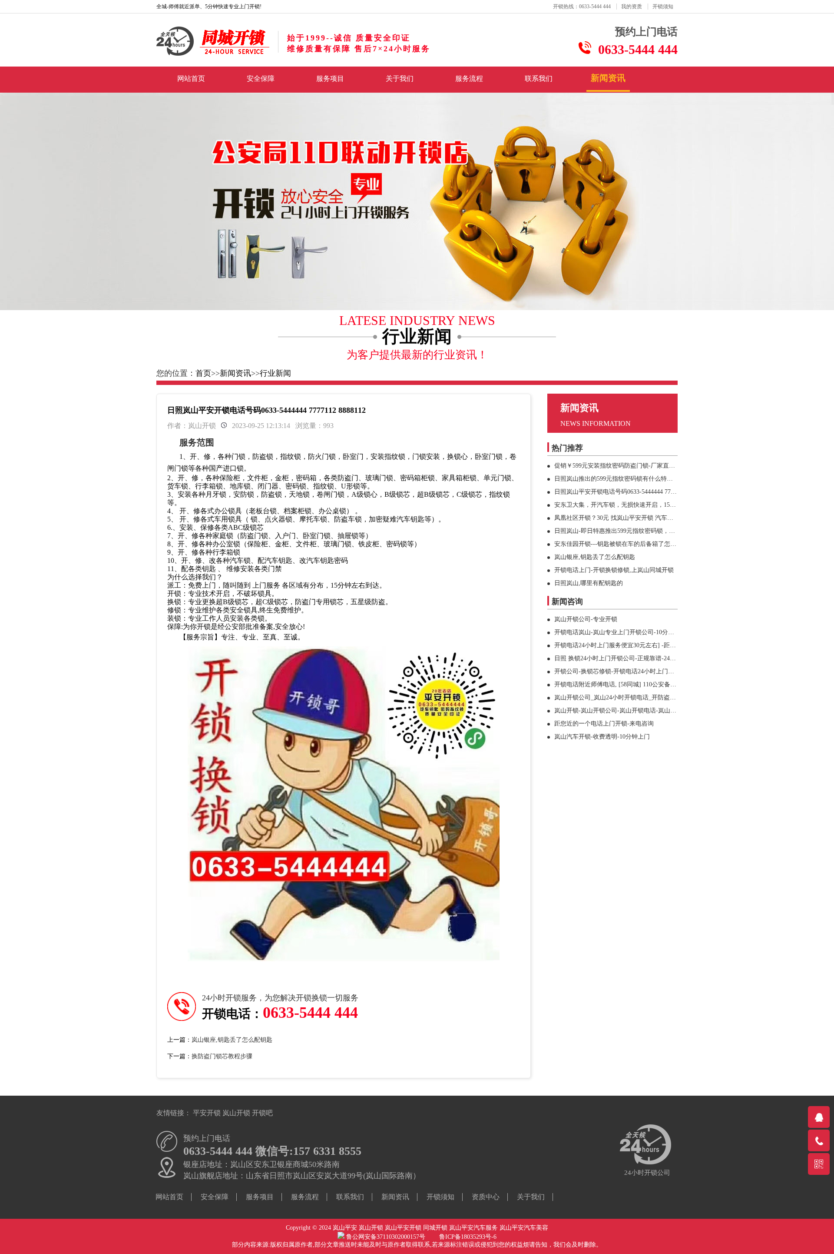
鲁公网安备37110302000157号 (391, 1237)
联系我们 (539, 78)
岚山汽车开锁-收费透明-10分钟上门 (602, 736)
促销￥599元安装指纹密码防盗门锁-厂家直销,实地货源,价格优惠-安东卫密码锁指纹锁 (669, 465)
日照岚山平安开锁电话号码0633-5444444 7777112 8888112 (631, 491)
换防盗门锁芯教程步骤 (222, 1056)
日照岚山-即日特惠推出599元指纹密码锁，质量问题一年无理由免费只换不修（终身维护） (675, 531)
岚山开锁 (236, 1113)
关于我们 (400, 78)
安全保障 (261, 78)
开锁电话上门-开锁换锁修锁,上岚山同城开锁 (614, 570)
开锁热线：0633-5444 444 (582, 6)
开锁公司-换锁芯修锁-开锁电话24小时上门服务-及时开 (627, 671)
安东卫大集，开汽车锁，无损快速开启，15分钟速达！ (627, 505)
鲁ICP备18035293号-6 (467, 1237)
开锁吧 (262, 1113)
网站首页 (191, 78)
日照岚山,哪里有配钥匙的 (588, 583)
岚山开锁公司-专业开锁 (585, 619)
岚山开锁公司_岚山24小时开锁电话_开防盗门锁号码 (624, 697)
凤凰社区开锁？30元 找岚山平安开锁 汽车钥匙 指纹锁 (626, 518)
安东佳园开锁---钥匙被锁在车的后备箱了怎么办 (618, 544)
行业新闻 (275, 373)
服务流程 (469, 78)
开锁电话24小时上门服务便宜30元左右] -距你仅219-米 (626, 645)
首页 (203, 373)
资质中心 (486, 1196)
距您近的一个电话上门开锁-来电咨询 (604, 723)
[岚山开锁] (212, 54)
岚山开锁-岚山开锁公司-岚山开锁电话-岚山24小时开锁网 (630, 710)
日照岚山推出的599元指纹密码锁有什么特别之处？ (622, 478)
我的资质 (631, 6)
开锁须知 (662, 6)
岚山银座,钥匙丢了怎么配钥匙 (232, 1040)
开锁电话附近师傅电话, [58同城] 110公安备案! (616, 684)
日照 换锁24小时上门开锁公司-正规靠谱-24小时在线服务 (630, 658)
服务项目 (330, 78)
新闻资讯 (608, 78)
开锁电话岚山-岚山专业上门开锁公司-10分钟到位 (620, 632)
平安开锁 (207, 1113)
